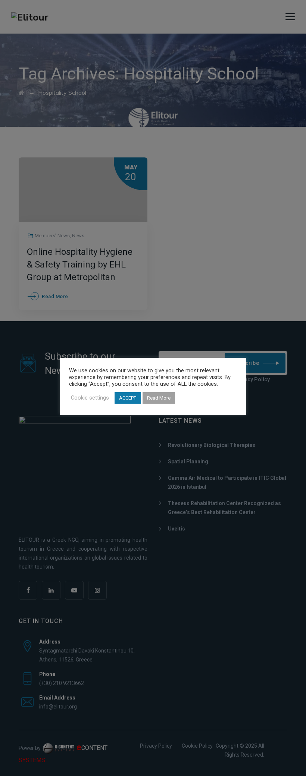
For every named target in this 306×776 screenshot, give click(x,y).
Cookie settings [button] (90, 397)
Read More (159, 398)
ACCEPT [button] (127, 398)
